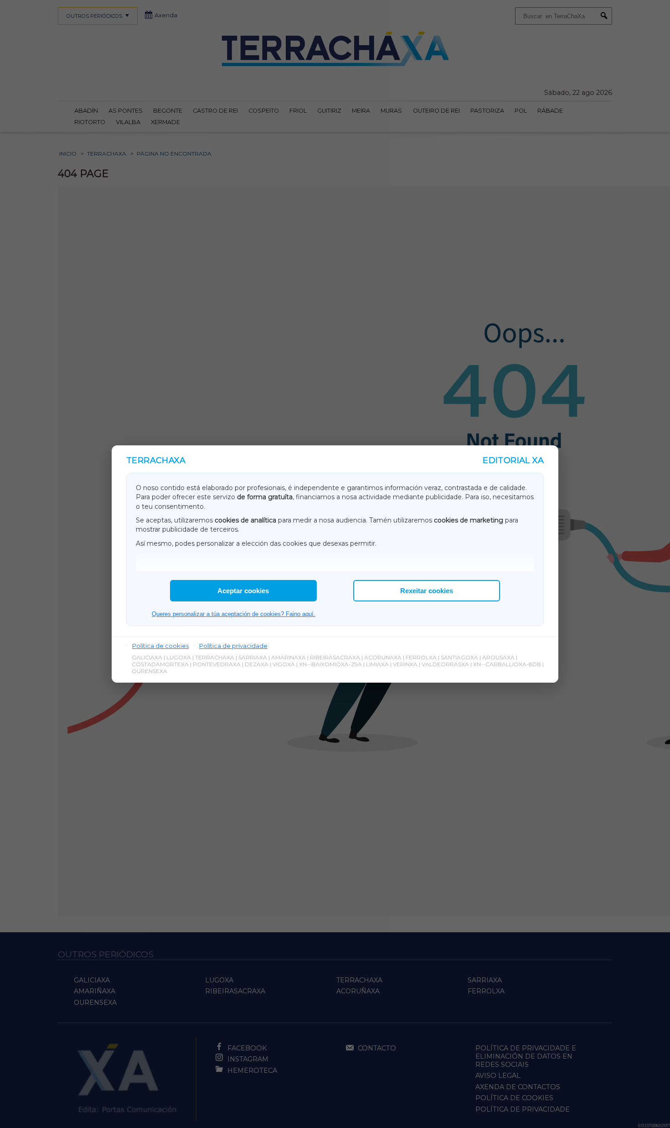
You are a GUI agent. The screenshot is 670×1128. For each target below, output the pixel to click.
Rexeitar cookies (426, 591)
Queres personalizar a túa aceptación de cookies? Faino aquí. (233, 614)
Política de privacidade (233, 645)
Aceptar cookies (243, 591)
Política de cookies (160, 645)
